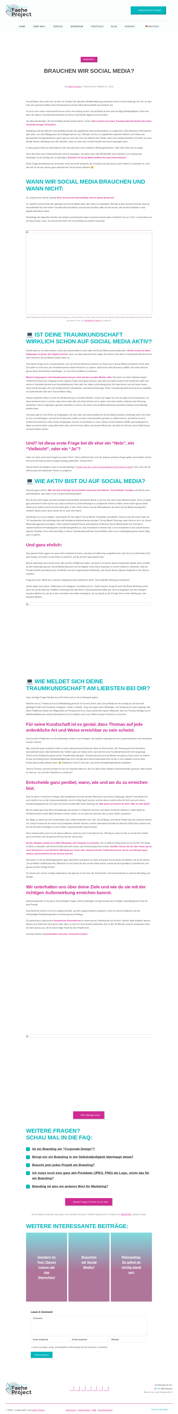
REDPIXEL (126, 1214)
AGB (94, 1410)
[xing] (95, 1388)
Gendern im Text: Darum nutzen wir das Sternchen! (46, 1267)
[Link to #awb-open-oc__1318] (171, 10)
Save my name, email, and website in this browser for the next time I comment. (70, 1347)
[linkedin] (77, 1388)
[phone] (106, 1388)
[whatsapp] (83, 1388)
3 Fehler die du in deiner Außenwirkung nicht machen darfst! (104, 467)
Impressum (71, 1410)
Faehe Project (74, 86)
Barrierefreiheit (105, 1410)
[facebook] (72, 1388)
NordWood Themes (93, 320)
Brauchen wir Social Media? (89, 1262)
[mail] (100, 1388)
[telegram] (89, 1388)
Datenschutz (84, 1410)
